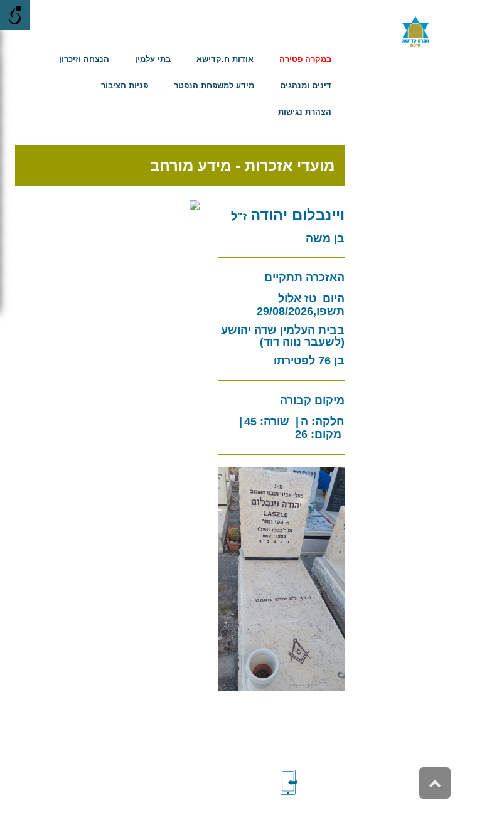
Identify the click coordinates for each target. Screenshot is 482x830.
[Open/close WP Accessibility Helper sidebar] (15, 15)
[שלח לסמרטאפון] (310, 782)
